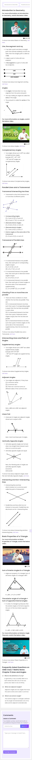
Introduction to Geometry (11, 4)
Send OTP (24, 726)
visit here (5, 84)
